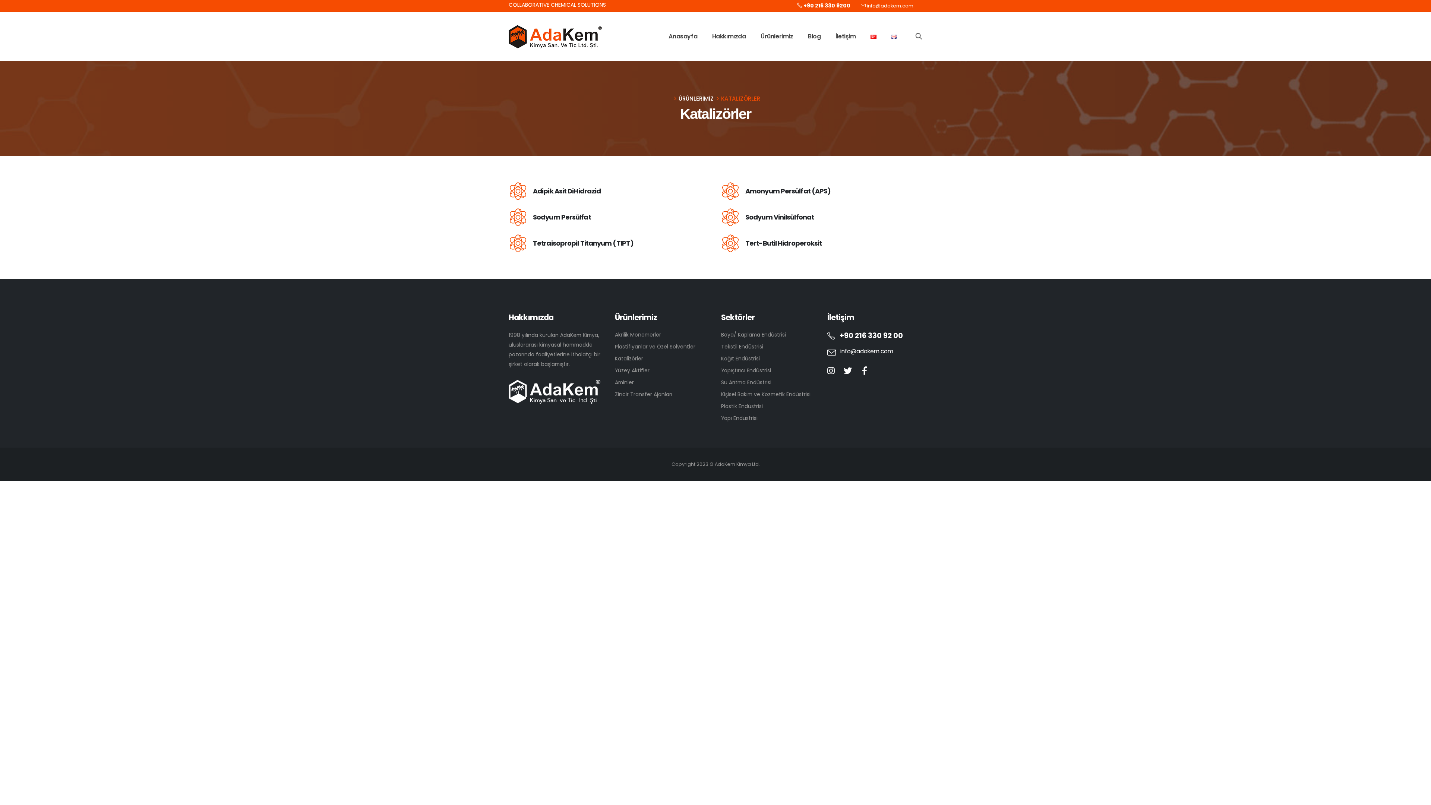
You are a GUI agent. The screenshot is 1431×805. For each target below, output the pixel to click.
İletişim (845, 36)
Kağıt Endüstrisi (740, 358)
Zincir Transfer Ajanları (643, 394)
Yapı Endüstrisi (739, 418)
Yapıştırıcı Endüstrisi (746, 370)
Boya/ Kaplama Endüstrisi (753, 334)
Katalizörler (629, 358)
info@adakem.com (890, 6)
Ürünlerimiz (777, 36)
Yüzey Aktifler (632, 370)
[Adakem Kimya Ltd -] (555, 36)
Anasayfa (683, 36)
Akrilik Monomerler (638, 334)
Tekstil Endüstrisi (742, 346)
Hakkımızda (729, 36)
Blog (814, 36)
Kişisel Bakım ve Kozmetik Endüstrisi (766, 394)
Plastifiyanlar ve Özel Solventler (655, 346)
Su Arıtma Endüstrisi (746, 382)
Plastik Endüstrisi (742, 406)
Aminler (624, 382)
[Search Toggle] (919, 36)
